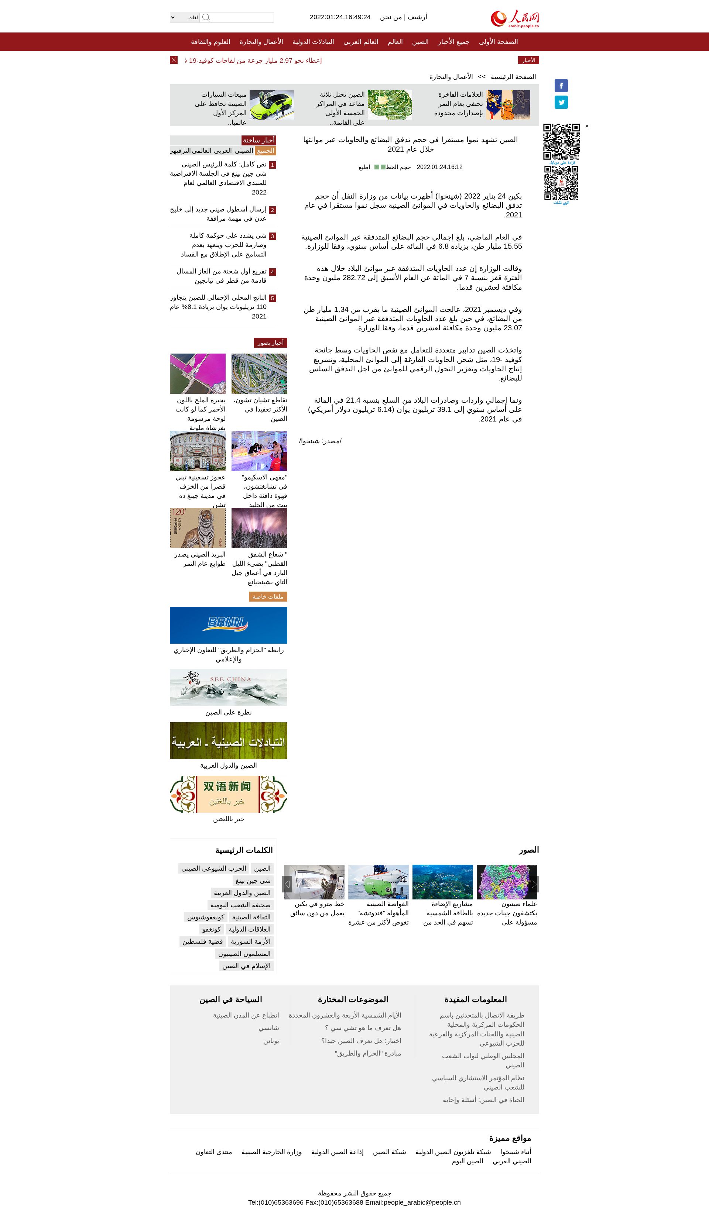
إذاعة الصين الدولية (337, 1152)
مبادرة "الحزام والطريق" (368, 1053)
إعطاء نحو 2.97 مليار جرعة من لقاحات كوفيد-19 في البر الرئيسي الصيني (236, 60)
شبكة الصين (389, 1152)
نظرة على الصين (228, 712)
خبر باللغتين (228, 819)
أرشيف (416, 17)
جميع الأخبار (454, 41)
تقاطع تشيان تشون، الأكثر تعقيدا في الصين (260, 409)
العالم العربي (361, 41)
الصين (420, 41)
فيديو (322, 60)
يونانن (271, 1040)
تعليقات (349, 60)
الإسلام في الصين (246, 966)
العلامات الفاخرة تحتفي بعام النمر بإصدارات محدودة (458, 104)
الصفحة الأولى (498, 41)
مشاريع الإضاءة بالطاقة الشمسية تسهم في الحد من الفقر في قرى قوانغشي (448, 922)
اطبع (364, 167)
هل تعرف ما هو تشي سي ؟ (363, 1028)
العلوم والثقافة (210, 41)
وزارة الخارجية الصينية (272, 1152)
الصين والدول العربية (228, 765)
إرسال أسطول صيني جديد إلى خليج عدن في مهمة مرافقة (218, 214)
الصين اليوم (467, 1161)
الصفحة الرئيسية (513, 76)
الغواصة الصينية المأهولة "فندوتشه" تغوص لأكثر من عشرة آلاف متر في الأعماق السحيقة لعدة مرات (378, 922)
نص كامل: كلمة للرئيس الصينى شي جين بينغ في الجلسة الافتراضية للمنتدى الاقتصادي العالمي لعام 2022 (218, 178)
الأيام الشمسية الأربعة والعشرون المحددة (345, 1015)
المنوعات (381, 60)
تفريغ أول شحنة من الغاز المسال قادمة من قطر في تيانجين (222, 276)
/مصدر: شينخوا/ (320, 441)
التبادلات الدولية (313, 41)
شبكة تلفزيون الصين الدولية (453, 1152)
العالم (395, 41)
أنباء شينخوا (515, 1152)
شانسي (268, 1028)
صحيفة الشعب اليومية (240, 905)
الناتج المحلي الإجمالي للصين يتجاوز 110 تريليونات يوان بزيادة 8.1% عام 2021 (218, 307)
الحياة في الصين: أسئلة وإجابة (483, 1100)
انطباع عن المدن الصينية (246, 1015)
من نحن (392, 17)
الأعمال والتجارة (261, 41)
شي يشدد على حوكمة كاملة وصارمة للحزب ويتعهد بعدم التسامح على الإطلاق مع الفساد (224, 245)
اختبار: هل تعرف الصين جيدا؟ (361, 1040)
